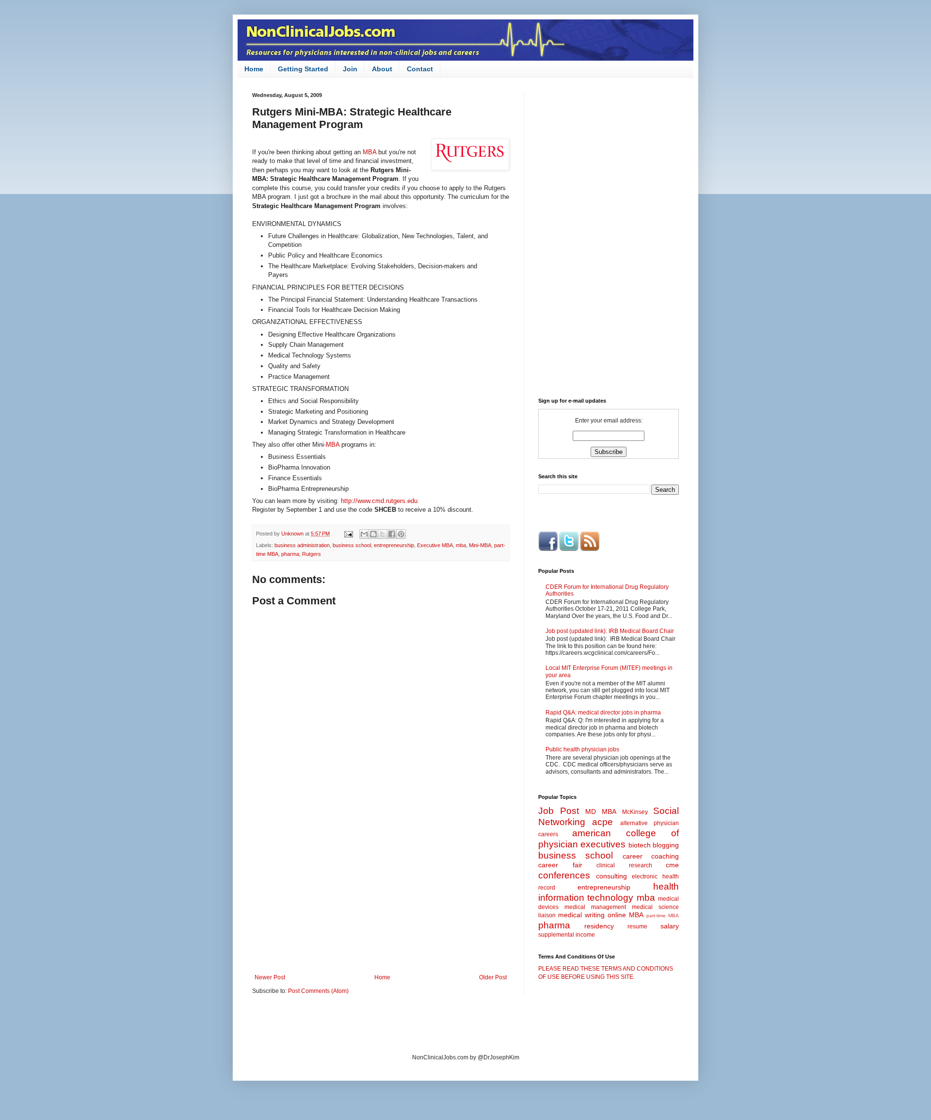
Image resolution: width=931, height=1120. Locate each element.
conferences (564, 875)
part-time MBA (662, 915)
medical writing (581, 915)
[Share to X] (382, 534)
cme (672, 865)
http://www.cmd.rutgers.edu (379, 500)
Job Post (558, 811)
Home (253, 69)
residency (599, 926)
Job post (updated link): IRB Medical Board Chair (610, 631)
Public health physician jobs (582, 749)
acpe (602, 822)
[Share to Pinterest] (401, 534)
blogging (666, 845)
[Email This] (364, 534)
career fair (560, 865)
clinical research (624, 865)
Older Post (493, 977)
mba (461, 545)
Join (350, 69)
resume (637, 926)
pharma (290, 554)
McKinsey (635, 812)
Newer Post (270, 977)
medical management (595, 907)
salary (669, 926)
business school (352, 545)
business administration (302, 545)
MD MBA (600, 811)
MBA (370, 152)
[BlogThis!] (373, 534)
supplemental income (566, 934)
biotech (639, 845)
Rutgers (311, 554)
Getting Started (303, 69)
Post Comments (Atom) (318, 991)
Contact (420, 69)
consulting (611, 876)
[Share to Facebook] (392, 534)
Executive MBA (435, 545)
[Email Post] (348, 533)
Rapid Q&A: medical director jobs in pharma (603, 712)
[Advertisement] (380, 894)
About (382, 69)
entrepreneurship (394, 545)
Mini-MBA (480, 545)
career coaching (651, 856)
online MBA (625, 915)
